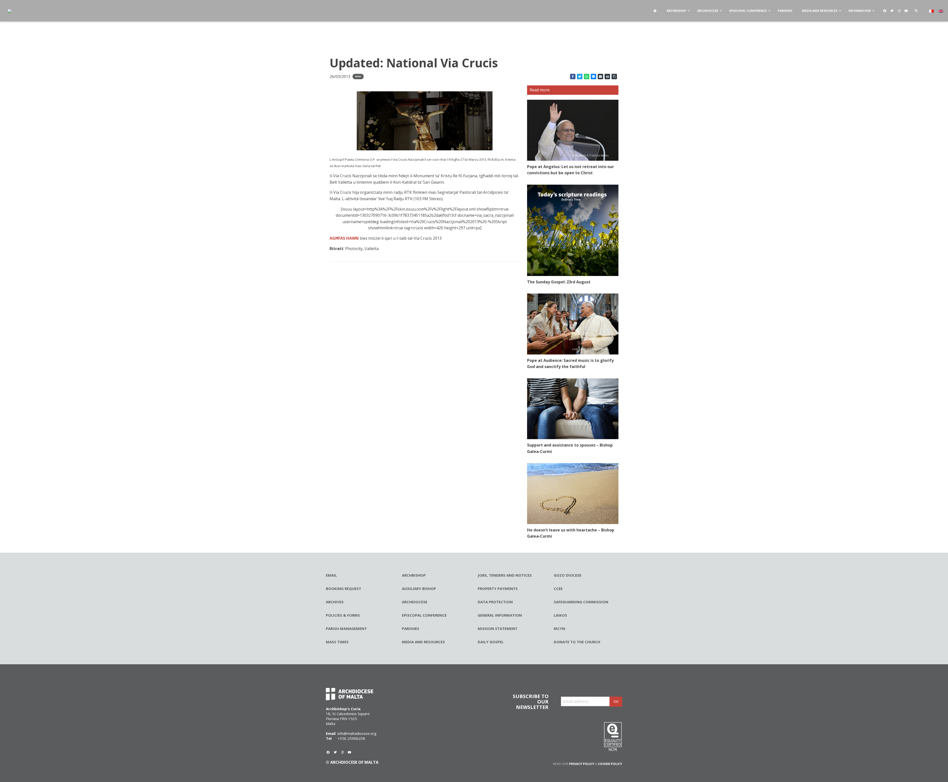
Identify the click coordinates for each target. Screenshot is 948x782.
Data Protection (495, 601)
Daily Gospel (491, 641)
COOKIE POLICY (610, 764)
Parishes (410, 628)
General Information (500, 615)
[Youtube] (906, 11)
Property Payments (498, 588)
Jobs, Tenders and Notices (505, 575)
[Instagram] (899, 11)
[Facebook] (885, 11)
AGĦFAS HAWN (344, 238)
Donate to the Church (577, 641)
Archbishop (414, 575)
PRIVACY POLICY (581, 764)
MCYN (559, 628)
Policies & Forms (343, 615)
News (358, 76)
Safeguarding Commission (581, 601)
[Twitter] (892, 11)
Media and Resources (423, 641)
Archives (335, 601)
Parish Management (346, 628)
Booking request (343, 588)
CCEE (558, 588)
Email (331, 575)
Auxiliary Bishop (419, 588)
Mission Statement (497, 628)
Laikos (560, 615)
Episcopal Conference (424, 615)
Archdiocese (414, 601)
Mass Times (337, 641)
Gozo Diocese (567, 575)
